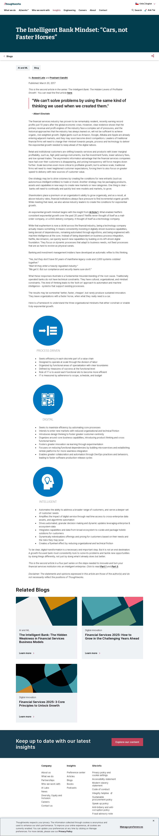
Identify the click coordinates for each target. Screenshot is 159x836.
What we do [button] (10, 10)
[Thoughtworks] (12, 2)
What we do (47, 776)
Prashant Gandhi (59, 77)
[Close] (153, 820)
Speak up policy (100, 803)
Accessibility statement (104, 779)
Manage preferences (131, 827)
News (44, 791)
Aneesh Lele (38, 77)
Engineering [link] (70, 10)
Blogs (70, 780)
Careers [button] (83, 10)
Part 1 (103, 566)
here (69, 92)
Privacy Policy (65, 831)
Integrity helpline (100, 793)
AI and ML (23, 68)
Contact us (47, 805)
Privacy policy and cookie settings (101, 774)
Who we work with (50, 784)
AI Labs (45, 787)
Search (138, 10)
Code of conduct (101, 789)
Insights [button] (57, 10)
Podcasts (72, 787)
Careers (45, 802)
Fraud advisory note (102, 813)
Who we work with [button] (41, 10)
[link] (127, 742)
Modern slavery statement (100, 784)
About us (46, 772)
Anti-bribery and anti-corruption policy (103, 808)
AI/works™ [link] (24, 10)
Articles (71, 776)
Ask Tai (151, 10)
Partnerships (47, 780)
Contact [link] (103, 10)
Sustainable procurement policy (102, 798)
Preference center (76, 772)
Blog (36, 68)
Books (70, 784)
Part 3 (115, 566)
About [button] (93, 10)
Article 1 (94, 212)
